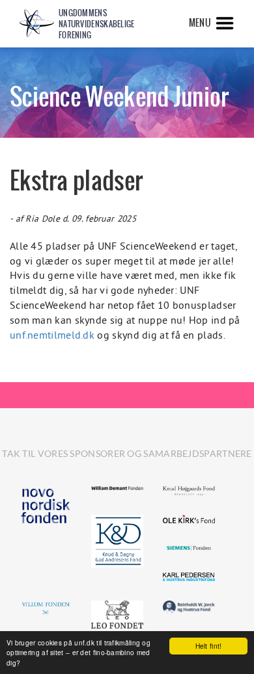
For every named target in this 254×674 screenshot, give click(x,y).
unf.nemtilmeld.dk (52, 334)
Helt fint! (208, 646)
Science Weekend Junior (119, 96)
